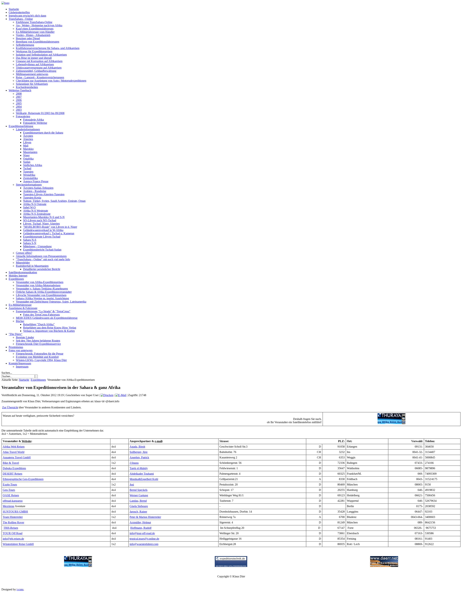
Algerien (28, 139)
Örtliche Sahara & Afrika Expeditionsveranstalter (44, 291)
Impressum (22, 366)
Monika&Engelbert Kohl (144, 479)
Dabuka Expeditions (14, 468)
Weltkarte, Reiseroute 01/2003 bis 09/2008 (40, 113)
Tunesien (28, 171)
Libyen (27, 142)
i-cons (20, 589)
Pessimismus (16, 347)
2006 (19, 100)
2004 (19, 106)
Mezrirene (8, 506)
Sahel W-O (29, 207)
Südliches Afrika (32, 165)
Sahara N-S (29, 239)
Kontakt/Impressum (20, 363)
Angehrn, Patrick (139, 457)
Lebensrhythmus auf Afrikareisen (35, 64)
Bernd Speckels (138, 489)
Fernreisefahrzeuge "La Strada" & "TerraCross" (43, 311)
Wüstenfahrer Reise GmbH (18, 544)
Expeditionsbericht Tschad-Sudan (42, 249)
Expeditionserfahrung (21, 126)
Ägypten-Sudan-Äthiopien (38, 187)
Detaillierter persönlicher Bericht (41, 269)
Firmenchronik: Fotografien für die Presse (39, 353)
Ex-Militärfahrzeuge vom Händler (35, 31)
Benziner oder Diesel (28, 38)
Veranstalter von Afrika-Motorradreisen (38, 285)
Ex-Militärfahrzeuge (20, 304)
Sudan (26, 161)
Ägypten (28, 135)
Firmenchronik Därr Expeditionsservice (38, 343)
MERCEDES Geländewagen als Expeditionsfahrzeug (46, 317)
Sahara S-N (29, 243)
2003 (19, 109)
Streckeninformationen (29, 184)
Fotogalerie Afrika (33, 119)
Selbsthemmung (25, 44)
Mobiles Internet (18, 275)
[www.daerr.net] (384, 565)
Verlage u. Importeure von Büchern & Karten (49, 330)
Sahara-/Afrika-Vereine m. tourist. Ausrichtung (42, 298)
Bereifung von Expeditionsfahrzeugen (37, 41)
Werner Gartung (139, 495)
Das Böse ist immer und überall (34, 57)
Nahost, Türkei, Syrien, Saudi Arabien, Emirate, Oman (54, 200)
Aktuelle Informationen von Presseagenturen (41, 256)
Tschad (27, 168)
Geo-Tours (9, 489)
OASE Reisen (11, 495)
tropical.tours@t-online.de (144, 538)
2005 (19, 103)
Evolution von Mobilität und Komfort (37, 356)
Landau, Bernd (138, 500)
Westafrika (29, 174)
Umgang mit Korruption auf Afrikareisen (39, 61)
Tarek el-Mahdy (139, 468)
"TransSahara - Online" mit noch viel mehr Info (43, 259)
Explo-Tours (10, 484)
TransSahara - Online (21, 18)
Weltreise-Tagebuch (20, 90)
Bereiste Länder (25, 337)
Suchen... (6, 372)
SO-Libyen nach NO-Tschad (39, 220)
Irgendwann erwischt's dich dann (27, 15)
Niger (26, 155)
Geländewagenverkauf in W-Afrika (43, 230)
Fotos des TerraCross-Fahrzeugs (41, 314)
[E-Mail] (120, 395)
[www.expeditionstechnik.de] (231, 565)
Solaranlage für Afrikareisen (32, 83)
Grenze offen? (24, 252)
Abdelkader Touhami (142, 473)
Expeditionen (16, 278)
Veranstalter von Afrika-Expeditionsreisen (39, 282)
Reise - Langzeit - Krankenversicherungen (40, 77)
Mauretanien (30, 152)
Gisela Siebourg (139, 506)
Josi (132, 484)
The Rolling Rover (13, 522)
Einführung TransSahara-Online (34, 22)
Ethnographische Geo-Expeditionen (23, 479)
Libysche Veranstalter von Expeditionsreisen (41, 295)
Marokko (28, 148)
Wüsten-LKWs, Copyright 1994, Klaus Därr (41, 360)
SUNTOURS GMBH (15, 511)
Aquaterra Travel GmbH (17, 457)
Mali (25, 145)
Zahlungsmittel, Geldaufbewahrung (36, 70)
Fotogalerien (23, 116)
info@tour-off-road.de (142, 533)
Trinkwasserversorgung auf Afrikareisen (39, 67)
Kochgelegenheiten (27, 87)
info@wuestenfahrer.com (144, 544)
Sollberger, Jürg (138, 452)
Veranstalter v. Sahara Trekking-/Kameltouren (42, 288)
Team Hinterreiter (13, 517)
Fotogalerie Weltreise (35, 122)
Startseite (14, 9)
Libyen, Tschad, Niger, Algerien (41, 223)
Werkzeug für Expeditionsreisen (34, 51)
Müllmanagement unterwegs (32, 74)
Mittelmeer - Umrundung (37, 246)
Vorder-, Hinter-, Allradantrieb (33, 35)
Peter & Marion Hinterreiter (145, 517)
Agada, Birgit (137, 446)
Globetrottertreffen (19, 12)
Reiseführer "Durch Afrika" (39, 324)
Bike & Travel (11, 462)
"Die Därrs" (15, 334)
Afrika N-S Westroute (35, 210)
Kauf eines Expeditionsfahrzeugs (34, 28)
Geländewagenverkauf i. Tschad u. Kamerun (48, 233)
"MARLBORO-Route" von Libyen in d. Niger (50, 226)
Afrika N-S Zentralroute (37, 213)
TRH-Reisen (10, 527)
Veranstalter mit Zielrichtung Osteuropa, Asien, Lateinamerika (51, 301)
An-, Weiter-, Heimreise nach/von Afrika (39, 25)
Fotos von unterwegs (20, 350)
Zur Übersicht (10, 407)
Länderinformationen (28, 129)
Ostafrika (28, 158)
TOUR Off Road (12, 533)
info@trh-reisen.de (13, 538)
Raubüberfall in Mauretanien (32, 265)
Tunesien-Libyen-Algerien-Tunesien (43, 194)
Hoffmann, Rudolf (140, 527)
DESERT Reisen (12, 473)
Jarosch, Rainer (138, 511)
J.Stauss (134, 462)
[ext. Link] (392, 423)
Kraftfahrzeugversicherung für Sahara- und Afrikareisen (47, 48)
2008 (19, 93)
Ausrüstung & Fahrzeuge (23, 308)
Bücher (20, 321)
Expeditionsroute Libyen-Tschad (41, 236)
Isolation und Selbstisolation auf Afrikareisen (41, 54)
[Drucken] (107, 395)
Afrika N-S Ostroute (34, 204)
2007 (19, 96)
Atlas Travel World (13, 452)
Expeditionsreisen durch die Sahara (43, 132)
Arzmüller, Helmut (140, 522)
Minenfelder (23, 262)
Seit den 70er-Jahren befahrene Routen (38, 340)
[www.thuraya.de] (78, 565)
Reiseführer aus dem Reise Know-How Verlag (49, 327)
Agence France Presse (35, 181)
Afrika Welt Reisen (14, 446)
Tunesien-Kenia (32, 197)
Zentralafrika (30, 178)
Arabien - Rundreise (34, 191)
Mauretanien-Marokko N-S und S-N (44, 217)
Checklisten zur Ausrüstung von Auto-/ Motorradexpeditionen (51, 80)
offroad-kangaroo (13, 500)
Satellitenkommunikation (23, 272)
